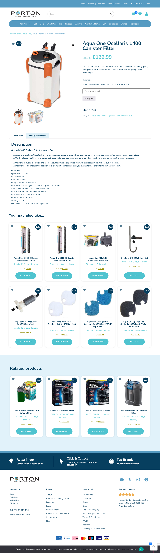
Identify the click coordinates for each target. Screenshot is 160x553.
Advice (125, 3)
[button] (73, 45)
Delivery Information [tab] (37, 135)
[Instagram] (138, 479)
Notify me (89, 98)
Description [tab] (18, 135)
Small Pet (51, 23)
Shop (84, 506)
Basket (85, 502)
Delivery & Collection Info (94, 528)
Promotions (135, 23)
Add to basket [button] (26, 276)
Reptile (68, 23)
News (117, 3)
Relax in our (25, 460)
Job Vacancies (52, 517)
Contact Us (15, 489)
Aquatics (24, 23)
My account (87, 494)
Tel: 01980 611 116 (19, 510)
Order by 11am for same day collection (82, 463)
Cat (35, 23)
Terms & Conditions (91, 517)
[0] (134, 14)
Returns (86, 524)
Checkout (86, 498)
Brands (124, 23)
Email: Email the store (20, 514)
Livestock (113, 23)
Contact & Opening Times (57, 498)
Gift (104, 23)
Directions (101, 3)
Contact (91, 3)
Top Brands (125, 460)
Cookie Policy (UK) (90, 509)
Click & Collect (77, 458)
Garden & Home (92, 23)
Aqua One (27, 33)
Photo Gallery (52, 509)
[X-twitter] (130, 479)
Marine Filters (126, 116)
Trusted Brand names (128, 463)
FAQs (83, 3)
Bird (60, 23)
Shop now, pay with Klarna (94, 513)
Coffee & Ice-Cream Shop (30, 463)
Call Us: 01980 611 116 (140, 3)
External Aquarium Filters (110, 116)
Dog (42, 23)
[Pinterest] (146, 479)
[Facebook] (122, 479)
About (110, 3)
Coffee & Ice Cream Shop (57, 513)
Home (11, 33)
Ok (141, 549)
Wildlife (78, 23)
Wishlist (86, 521)
